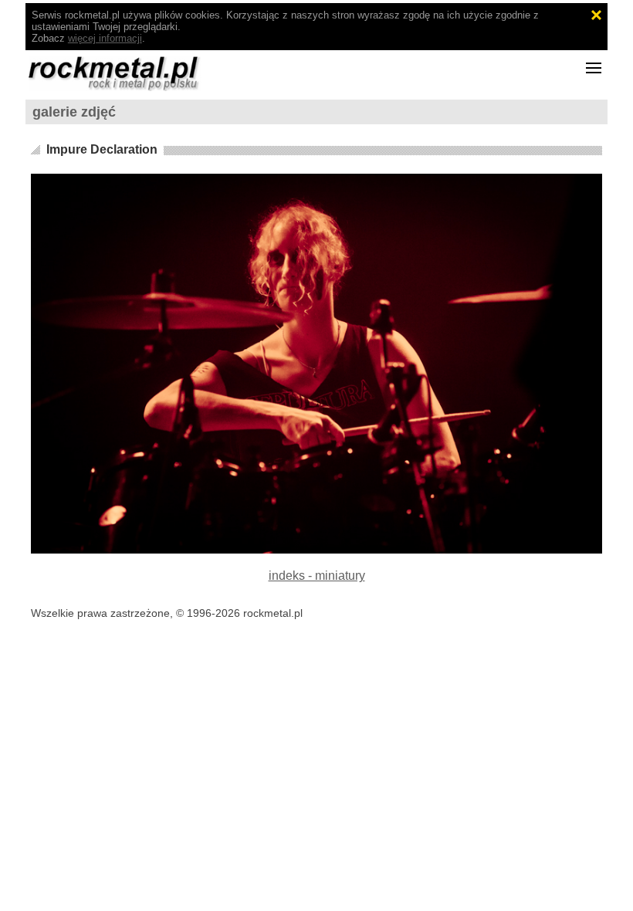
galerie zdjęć (74, 112)
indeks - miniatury (317, 575)
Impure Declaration (101, 149)
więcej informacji (105, 38)
